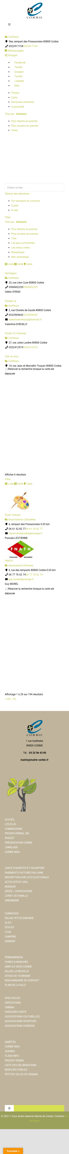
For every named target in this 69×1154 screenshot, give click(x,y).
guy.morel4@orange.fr (21, 579)
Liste (10, 264)
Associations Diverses (20, 565)
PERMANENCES (14, 957)
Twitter (18, 67)
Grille (20, 264)
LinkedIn (19, 81)
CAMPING (10, 936)
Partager (12, 55)
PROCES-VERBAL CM (17, 833)
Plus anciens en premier (24, 125)
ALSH (8, 922)
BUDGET (10, 838)
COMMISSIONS (13, 828)
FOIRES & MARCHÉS (16, 961)
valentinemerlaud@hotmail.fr (25, 319)
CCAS (8, 931)
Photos (15, 92)
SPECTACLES (12, 998)
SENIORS (10, 941)
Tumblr (18, 76)
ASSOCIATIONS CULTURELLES (22, 1016)
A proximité (17, 106)
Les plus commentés (23, 242)
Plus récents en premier (24, 121)
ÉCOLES (9, 927)
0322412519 (30, 347)
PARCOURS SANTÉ (15, 1011)
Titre (13, 238)
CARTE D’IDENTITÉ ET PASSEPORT (25, 868)
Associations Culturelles (21, 519)
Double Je (10, 301)
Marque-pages (15, 50)
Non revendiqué (20, 256)
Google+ (19, 71)
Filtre (7, 217)
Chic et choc (12, 356)
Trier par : (16, 113)
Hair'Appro (11, 273)
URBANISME (12, 900)
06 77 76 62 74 (34, 574)
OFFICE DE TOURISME (17, 975)
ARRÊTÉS (10, 1042)
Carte (14, 97)
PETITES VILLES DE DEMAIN (21, 1074)
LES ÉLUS (10, 824)
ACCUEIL (10, 819)
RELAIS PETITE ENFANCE (19, 918)
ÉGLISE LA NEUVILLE (17, 971)
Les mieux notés (20, 247)
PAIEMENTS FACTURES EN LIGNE (24, 872)
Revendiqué (17, 252)
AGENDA (10, 1051)
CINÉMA (9, 1007)
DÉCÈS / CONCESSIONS (18, 891)
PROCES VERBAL (14, 1060)
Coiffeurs (13, 36)
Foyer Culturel (12, 514)
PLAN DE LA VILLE (15, 985)
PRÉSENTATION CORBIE (18, 842)
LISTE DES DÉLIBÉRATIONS (20, 1065)
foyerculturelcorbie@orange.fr (25, 533)
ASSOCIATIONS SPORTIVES (20, 1021)
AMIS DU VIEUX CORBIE (18, 966)
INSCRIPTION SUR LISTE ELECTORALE (27, 877)
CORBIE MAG (12, 852)
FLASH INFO (12, 1055)
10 (13, 699)
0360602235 (30, 287)
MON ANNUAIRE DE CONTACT (22, 980)
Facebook (20, 62)
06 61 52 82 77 (34, 528)
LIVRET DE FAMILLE (16, 895)
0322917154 (30, 46)
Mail (16, 85)
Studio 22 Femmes (15, 333)
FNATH (9, 560)
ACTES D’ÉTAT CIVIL (16, 882)
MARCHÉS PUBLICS (16, 1069)
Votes (14, 130)
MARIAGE (10, 886)
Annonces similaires (22, 102)
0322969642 (30, 314)
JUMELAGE (11, 847)
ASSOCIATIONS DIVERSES (20, 1025)
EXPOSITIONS (13, 1002)
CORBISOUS (12, 913)
